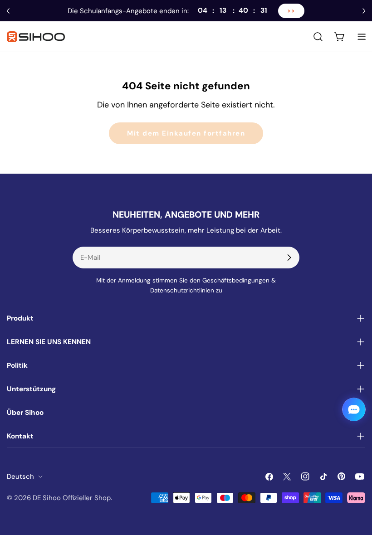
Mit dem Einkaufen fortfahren (186, 133)
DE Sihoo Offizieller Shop (72, 497)
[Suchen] (318, 37)
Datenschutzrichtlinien (182, 290)
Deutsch (20, 476)
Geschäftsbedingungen (235, 280)
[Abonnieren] (289, 257)
